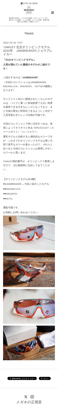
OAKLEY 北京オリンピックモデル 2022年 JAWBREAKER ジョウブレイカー (27, 51)
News (29, 33)
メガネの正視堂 (29, 402)
